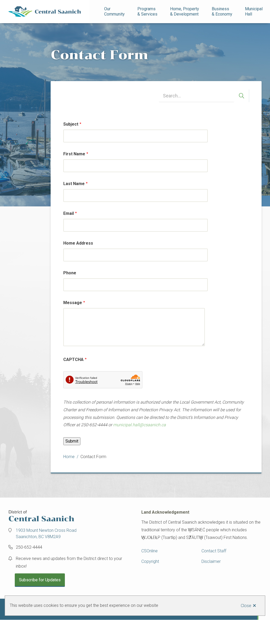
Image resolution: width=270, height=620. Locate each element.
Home (69, 456)
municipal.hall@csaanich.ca (139, 424)
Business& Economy (222, 11)
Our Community (114, 11)
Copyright (150, 561)
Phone (69, 272)
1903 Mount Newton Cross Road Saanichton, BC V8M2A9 (46, 533)
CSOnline (149, 550)
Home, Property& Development (184, 11)
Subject (70, 124)
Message (72, 302)
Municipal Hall (254, 11)
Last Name (74, 183)
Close (246, 605)
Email (68, 213)
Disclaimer (211, 561)
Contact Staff (213, 550)
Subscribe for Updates (40, 579)
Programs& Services (147, 11)
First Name (74, 153)
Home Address (78, 243)
